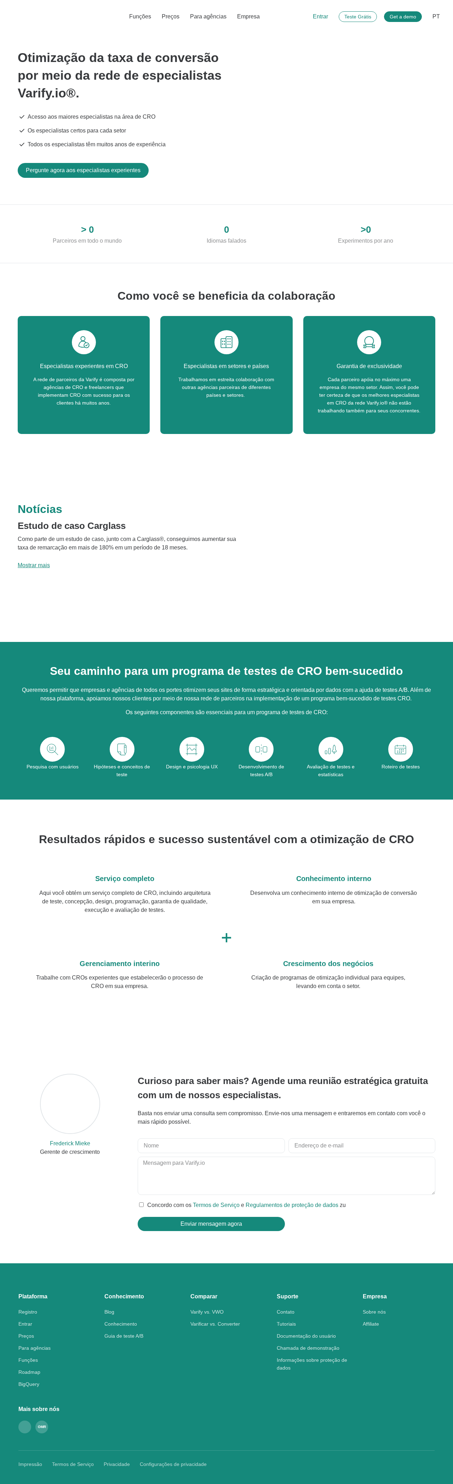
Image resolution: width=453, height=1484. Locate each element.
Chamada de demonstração (308, 1348)
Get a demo (403, 16)
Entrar (320, 16)
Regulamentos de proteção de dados (293, 1205)
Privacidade (117, 1464)
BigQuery (28, 1384)
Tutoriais (286, 1324)
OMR (42, 1427)
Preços (170, 16)
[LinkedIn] (24, 1427)
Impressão (30, 1464)
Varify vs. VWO (207, 1312)
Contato (285, 1312)
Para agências (208, 16)
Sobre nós (374, 1312)
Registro (27, 1312)
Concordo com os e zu (246, 1205)
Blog (109, 1312)
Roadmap (29, 1372)
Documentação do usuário (306, 1336)
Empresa (248, 16)
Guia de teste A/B (123, 1336)
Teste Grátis (357, 16)
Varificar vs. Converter (215, 1324)
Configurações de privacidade (173, 1464)
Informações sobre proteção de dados (312, 1364)
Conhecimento (120, 1324)
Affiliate (371, 1324)
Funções (140, 16)
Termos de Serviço (217, 1205)
